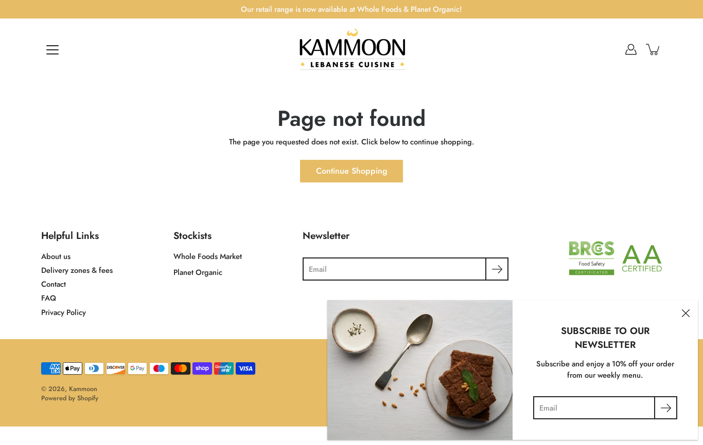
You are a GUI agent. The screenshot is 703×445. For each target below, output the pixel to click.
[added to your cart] (653, 49)
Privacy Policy (63, 312)
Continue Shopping (351, 171)
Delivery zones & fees (77, 270)
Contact (53, 284)
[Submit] (496, 269)
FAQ (48, 298)
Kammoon (83, 389)
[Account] (631, 49)
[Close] (685, 312)
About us (56, 256)
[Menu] (52, 50)
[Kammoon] (351, 49)
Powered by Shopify (69, 398)
